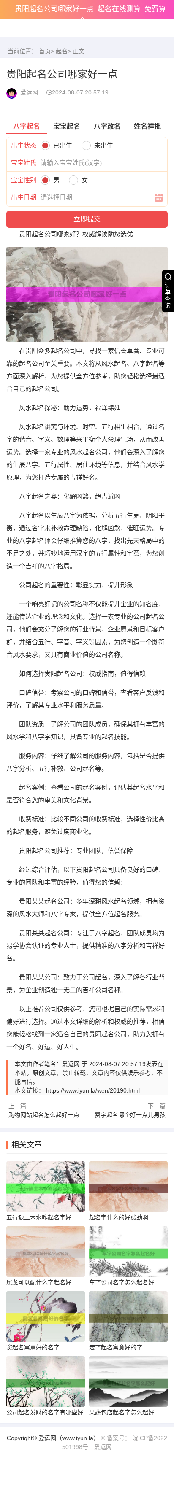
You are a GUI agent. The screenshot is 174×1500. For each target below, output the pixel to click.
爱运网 (103, 1446)
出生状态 (23, 145)
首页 (45, 51)
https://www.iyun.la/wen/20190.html (93, 1090)
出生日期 (23, 197)
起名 (62, 51)
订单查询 (168, 295)
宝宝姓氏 (23, 162)
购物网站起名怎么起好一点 (43, 1115)
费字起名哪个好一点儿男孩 (130, 1115)
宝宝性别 (23, 179)
